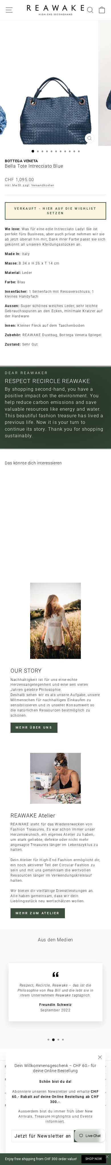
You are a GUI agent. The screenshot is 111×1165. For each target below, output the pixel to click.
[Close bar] (107, 1156)
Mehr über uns (34, 727)
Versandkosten (43, 185)
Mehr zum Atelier (38, 913)
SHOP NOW (94, 1159)
